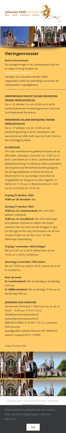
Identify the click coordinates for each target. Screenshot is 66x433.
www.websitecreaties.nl (33, 404)
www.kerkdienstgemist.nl (19, 72)
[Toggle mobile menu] (59, 21)
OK (33, 427)
